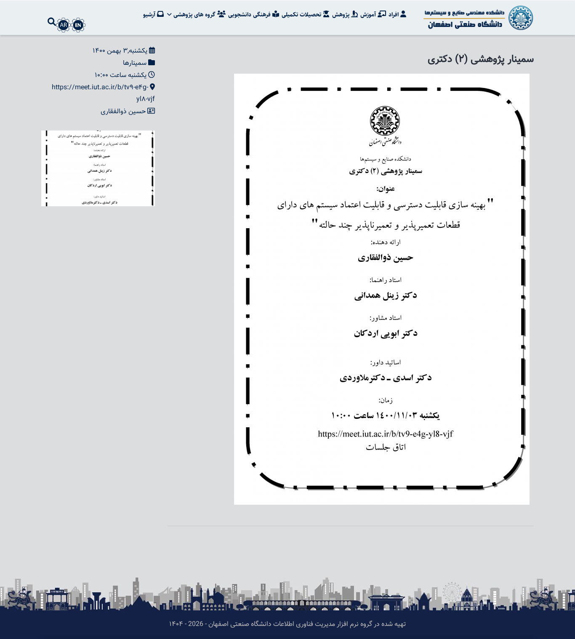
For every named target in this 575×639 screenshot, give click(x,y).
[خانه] (477, 17)
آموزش (369, 14)
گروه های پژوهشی (194, 14)
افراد (394, 14)
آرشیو (150, 14)
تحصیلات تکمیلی (302, 14)
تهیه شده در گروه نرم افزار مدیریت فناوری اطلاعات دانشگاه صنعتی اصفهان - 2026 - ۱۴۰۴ (287, 624)
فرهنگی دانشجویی (250, 14)
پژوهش (341, 14)
